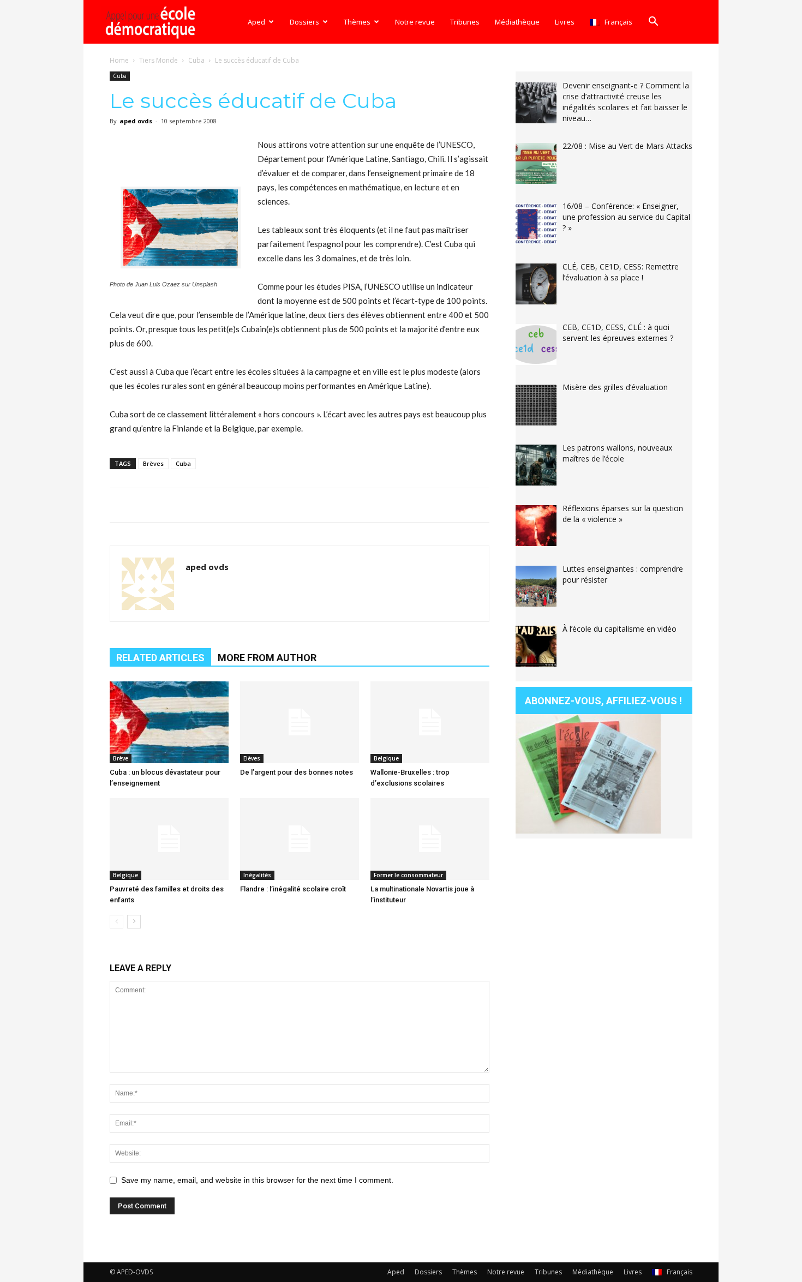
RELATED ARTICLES (160, 657)
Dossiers (304, 22)
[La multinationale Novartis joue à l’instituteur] (429, 839)
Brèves (153, 463)
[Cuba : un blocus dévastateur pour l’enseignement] (169, 722)
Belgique (386, 758)
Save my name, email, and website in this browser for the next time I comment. (257, 1180)
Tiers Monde (158, 60)
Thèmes (357, 22)
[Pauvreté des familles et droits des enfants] (169, 839)
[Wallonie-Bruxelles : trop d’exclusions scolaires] (429, 722)
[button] (653, 22)
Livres (564, 22)
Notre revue (415, 22)
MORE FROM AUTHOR (267, 657)
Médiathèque (517, 22)
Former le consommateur (408, 875)
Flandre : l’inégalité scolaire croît (293, 889)
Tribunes (465, 22)
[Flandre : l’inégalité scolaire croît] (299, 839)
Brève (120, 758)
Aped (256, 22)
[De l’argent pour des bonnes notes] (299, 722)
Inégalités (257, 875)
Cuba (196, 60)
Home (119, 60)
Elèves (251, 758)
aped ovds (135, 121)
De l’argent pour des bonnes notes (296, 772)
